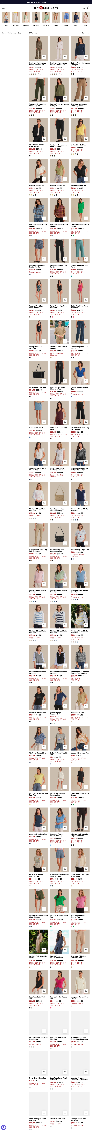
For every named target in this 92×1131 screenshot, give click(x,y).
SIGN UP (68, 570)
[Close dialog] (87, 529)
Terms (55, 597)
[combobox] (57, 561)
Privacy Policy (73, 595)
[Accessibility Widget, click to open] (3, 1127)
